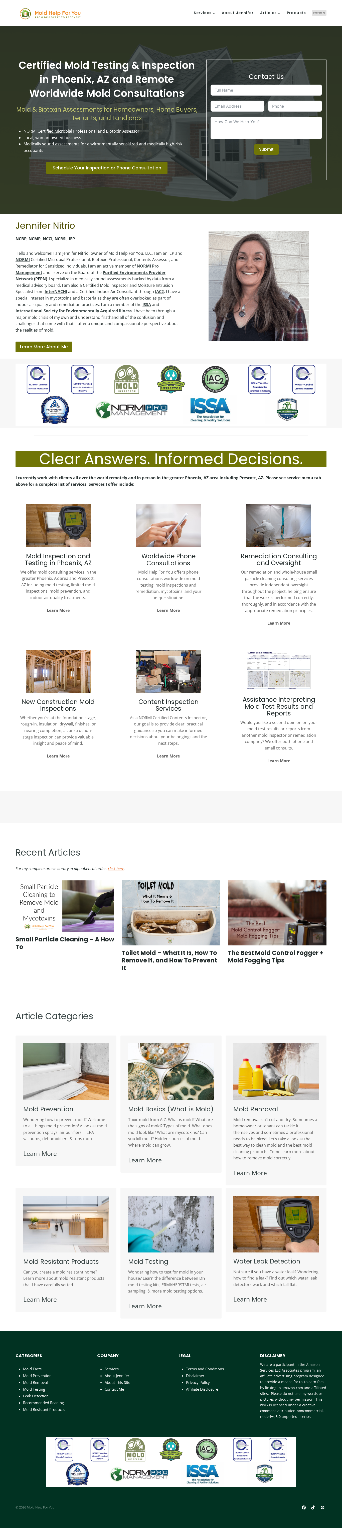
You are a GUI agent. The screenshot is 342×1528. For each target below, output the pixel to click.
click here (116, 868)
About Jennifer (238, 12)
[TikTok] (313, 1507)
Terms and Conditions (205, 1368)
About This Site (117, 1382)
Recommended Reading (43, 1402)
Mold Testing (34, 1389)
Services (112, 1368)
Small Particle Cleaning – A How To (65, 943)
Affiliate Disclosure (202, 1389)
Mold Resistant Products (44, 1409)
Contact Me (114, 1389)
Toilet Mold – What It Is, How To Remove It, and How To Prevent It (169, 960)
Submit (266, 149)
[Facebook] (304, 1507)
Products (296, 12)
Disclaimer (195, 1375)
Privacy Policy (198, 1382)
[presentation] (65, 906)
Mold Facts (32, 1368)
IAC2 (159, 291)
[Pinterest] (322, 1507)
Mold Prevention (37, 1375)
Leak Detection (36, 1395)
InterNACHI (56, 291)
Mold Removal (35, 1382)
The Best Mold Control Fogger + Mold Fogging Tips (275, 956)
